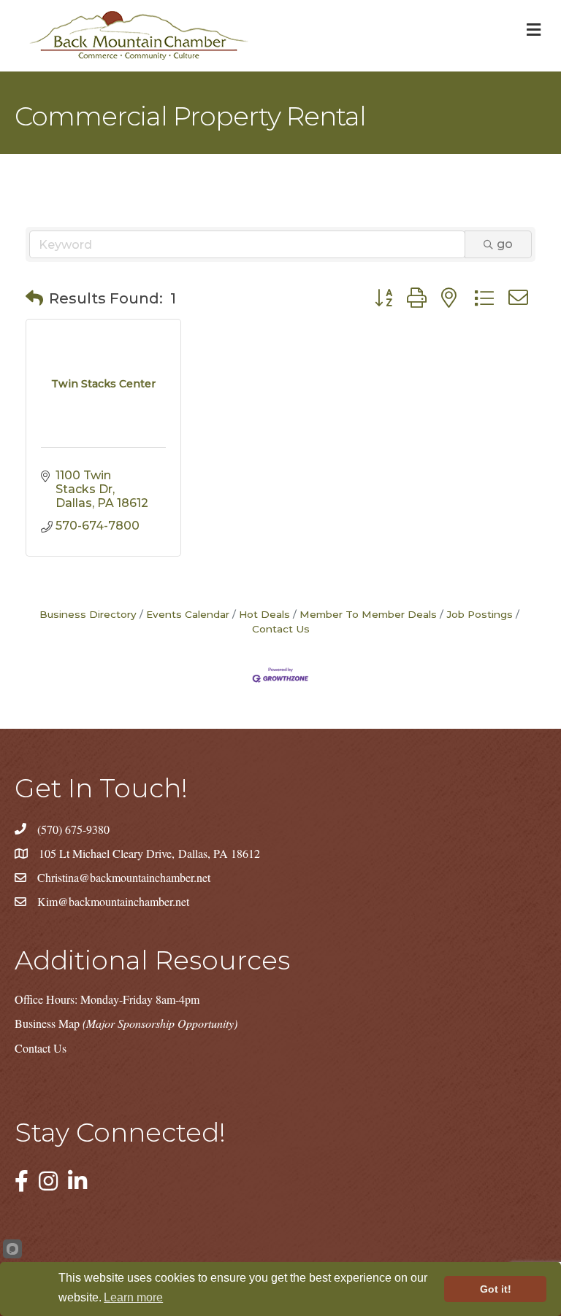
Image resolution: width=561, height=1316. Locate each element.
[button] (34, 298)
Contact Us (40, 1048)
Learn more (133, 1297)
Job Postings (479, 614)
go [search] (505, 244)
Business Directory (88, 614)
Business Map (126, 1023)
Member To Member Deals (368, 614)
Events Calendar (187, 614)
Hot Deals (264, 614)
